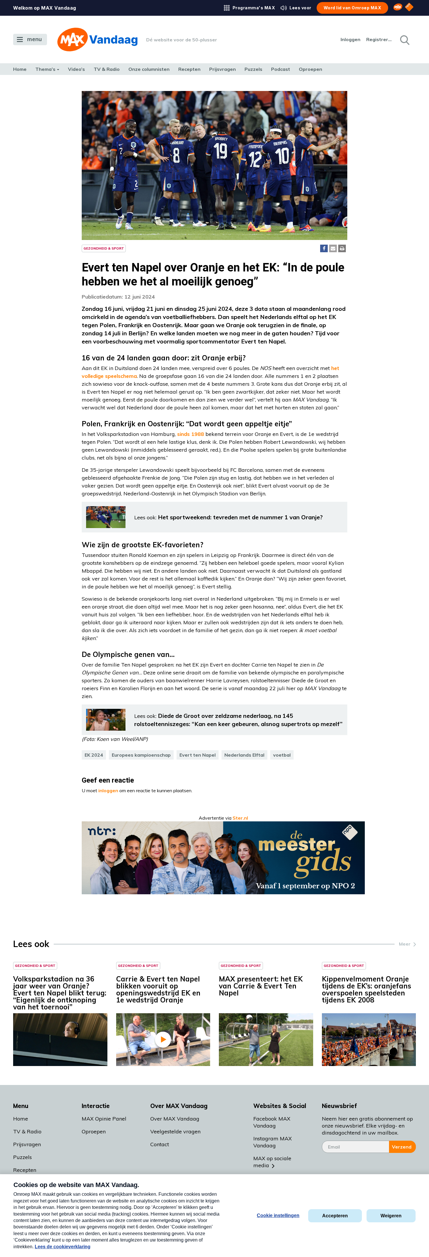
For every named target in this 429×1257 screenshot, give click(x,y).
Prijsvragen (222, 69)
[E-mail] (333, 248)
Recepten (189, 69)
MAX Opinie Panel (104, 1118)
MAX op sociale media (272, 1162)
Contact (159, 1144)
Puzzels (253, 69)
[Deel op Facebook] (324, 248)
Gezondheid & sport (103, 248)
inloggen (108, 790)
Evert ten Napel (197, 755)
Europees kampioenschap (141, 755)
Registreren (379, 39)
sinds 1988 (190, 434)
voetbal (282, 755)
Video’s (76, 69)
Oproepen (310, 69)
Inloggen (350, 39)
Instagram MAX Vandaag (272, 1142)
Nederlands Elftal (244, 755)
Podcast (280, 69)
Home (20, 69)
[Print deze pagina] (342, 248)
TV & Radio (107, 69)
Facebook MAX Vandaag (271, 1122)
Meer (405, 944)
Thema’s (45, 69)
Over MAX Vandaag (174, 1118)
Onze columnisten (149, 69)
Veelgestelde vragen (175, 1131)
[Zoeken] (404, 39)
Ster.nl (240, 818)
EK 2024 (94, 755)
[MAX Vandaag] (97, 39)
